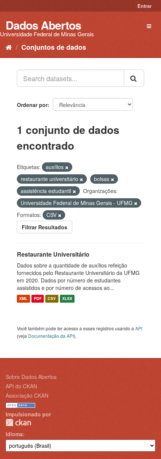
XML (23, 299)
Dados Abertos (43, 25)
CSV (52, 299)
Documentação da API (51, 336)
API (138, 328)
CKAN (18, 422)
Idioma (14, 434)
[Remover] (67, 167)
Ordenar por (32, 104)
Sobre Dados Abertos (31, 376)
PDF (38, 299)
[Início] (9, 47)
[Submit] (134, 78)
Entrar (144, 5)
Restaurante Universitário (53, 254)
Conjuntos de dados (53, 47)
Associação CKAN (27, 395)
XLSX (67, 299)
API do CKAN (21, 386)
